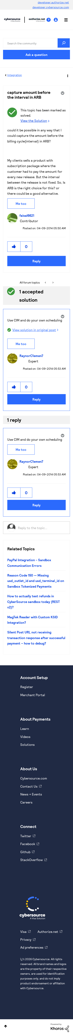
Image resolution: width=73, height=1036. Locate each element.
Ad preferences (31, 947)
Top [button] (5, 1026)
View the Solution (33, 120)
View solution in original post (34, 330)
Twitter (25, 836)
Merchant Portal (32, 695)
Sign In (56, 20)
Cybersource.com (33, 778)
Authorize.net (48, 931)
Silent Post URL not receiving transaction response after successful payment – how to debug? (36, 637)
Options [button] (67, 75)
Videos (25, 737)
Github (25, 852)
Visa (23, 931)
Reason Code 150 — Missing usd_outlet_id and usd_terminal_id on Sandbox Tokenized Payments (35, 580)
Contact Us (29, 786)
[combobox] (36, 43)
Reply (36, 261)
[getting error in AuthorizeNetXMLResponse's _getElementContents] (52, 282)
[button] (14, 246)
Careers (26, 802)
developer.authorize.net (53, 2)
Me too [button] (21, 203)
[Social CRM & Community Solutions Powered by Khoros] (60, 1027)
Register (26, 687)
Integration (14, 75)
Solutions (27, 744)
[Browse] (64, 20)
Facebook (27, 844)
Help (50, 20)
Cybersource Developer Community (12, 20)
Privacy (25, 939)
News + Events (31, 794)
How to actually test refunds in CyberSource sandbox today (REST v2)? (33, 601)
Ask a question (36, 55)
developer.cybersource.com (50, 7)
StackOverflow (31, 860)
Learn (24, 728)
